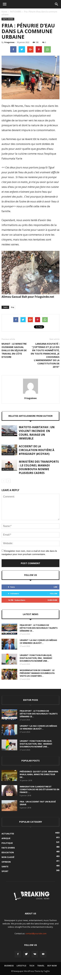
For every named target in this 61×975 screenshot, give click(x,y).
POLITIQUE (7, 843)
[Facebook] (18, 954)
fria (12, 307)
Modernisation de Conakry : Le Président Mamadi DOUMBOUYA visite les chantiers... (37, 673)
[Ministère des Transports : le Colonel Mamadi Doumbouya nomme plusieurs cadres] (9, 465)
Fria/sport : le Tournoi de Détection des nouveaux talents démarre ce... (39, 628)
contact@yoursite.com (35, 933)
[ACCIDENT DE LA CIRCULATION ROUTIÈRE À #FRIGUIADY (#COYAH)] (9, 449)
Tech (31, 965)
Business (9, 965)
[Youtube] (43, 954)
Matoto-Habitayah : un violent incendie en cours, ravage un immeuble (37, 432)
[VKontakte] (35, 954)
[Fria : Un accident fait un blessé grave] (9, 805)
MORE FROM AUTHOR (41, 415)
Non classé (8, 857)
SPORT (5, 871)
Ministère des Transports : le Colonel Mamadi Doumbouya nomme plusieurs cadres (39, 467)
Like (55, 587)
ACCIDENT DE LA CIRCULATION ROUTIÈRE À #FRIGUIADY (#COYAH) (36, 450)
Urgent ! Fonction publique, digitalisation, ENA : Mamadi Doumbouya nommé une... (36, 658)
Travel (40, 965)
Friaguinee (9, 42)
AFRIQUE (6, 838)
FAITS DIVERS (15, 11)
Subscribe (52, 600)
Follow (53, 593)
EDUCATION (8, 852)
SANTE (5, 866)
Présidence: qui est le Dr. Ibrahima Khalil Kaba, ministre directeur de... (39, 774)
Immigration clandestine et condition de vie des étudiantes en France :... (39, 789)
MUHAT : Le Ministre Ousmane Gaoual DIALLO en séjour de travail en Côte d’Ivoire (14, 350)
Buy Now (52, 965)
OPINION (6, 861)
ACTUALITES (8, 469)
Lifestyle (21, 965)
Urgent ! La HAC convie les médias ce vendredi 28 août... (38, 641)
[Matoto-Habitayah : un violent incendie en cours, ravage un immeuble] (9, 430)
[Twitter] (26, 954)
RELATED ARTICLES (18, 415)
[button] (56, 4)
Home (4, 11)
